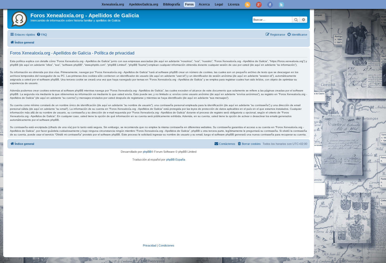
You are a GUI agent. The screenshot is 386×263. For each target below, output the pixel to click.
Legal (219, 4)
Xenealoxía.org (113, 4)
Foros (189, 4)
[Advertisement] (166, 202)
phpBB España (175, 159)
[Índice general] (19, 18)
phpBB (147, 151)
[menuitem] (41, 34)
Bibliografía (171, 4)
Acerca (204, 4)
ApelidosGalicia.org (143, 4)
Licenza (233, 4)
